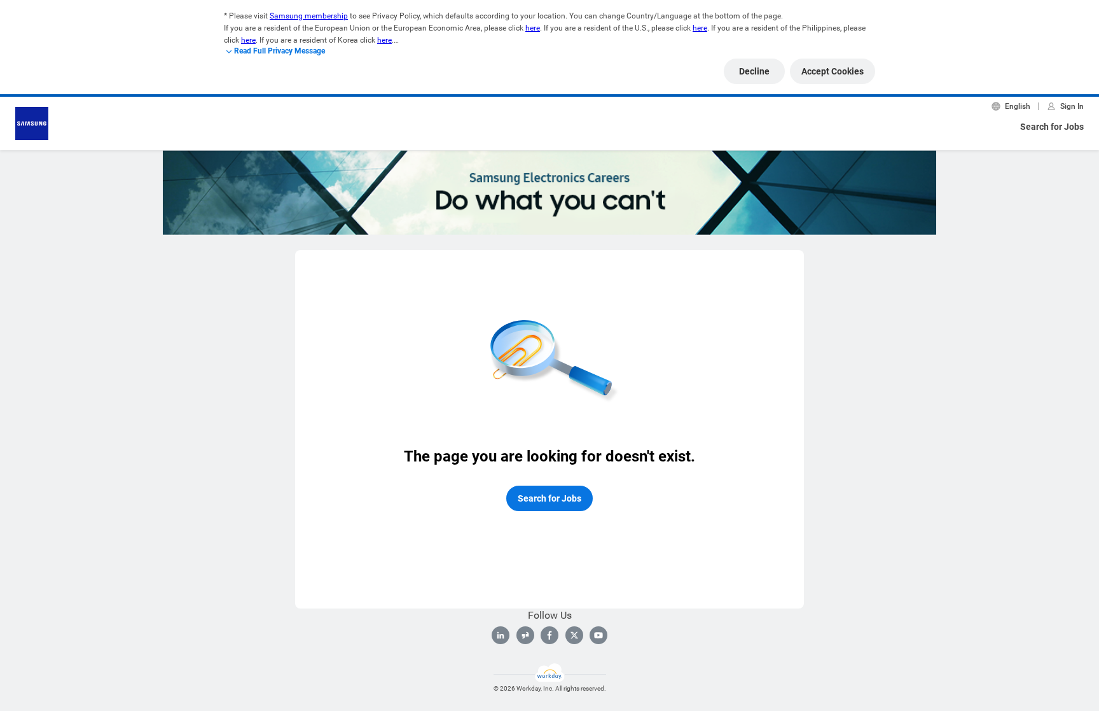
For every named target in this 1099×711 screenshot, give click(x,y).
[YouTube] (598, 635)
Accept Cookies (832, 71)
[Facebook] (549, 635)
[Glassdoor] (525, 635)
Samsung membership (309, 15)
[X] (574, 635)
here (532, 28)
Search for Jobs (1052, 127)
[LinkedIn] (500, 635)
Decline (754, 71)
